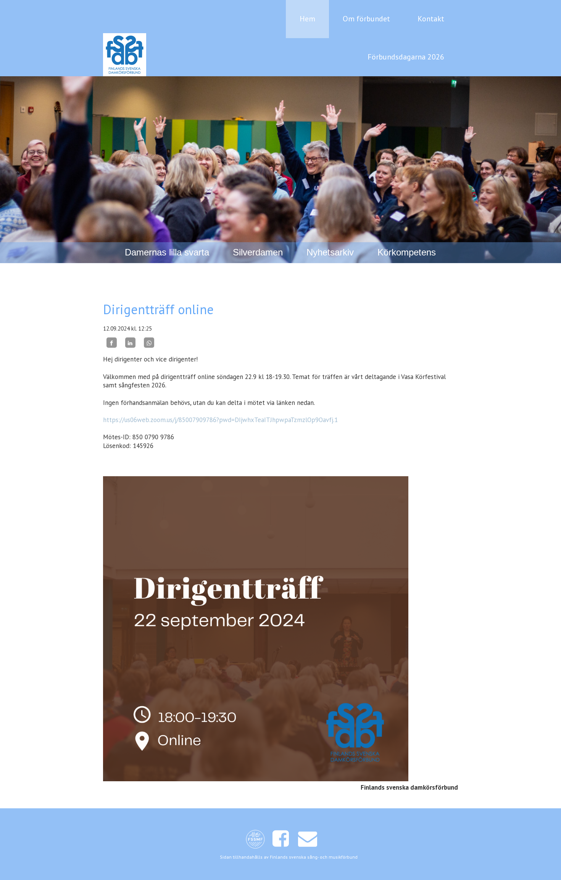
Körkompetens (406, 252)
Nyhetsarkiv (330, 252)
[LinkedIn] (130, 342)
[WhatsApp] (149, 342)
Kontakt (431, 18)
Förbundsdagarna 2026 (406, 57)
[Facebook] (111, 342)
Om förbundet (366, 18)
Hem (307, 18)
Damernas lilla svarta (167, 252)
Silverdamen (258, 252)
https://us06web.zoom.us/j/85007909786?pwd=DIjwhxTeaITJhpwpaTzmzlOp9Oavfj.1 (220, 420)
